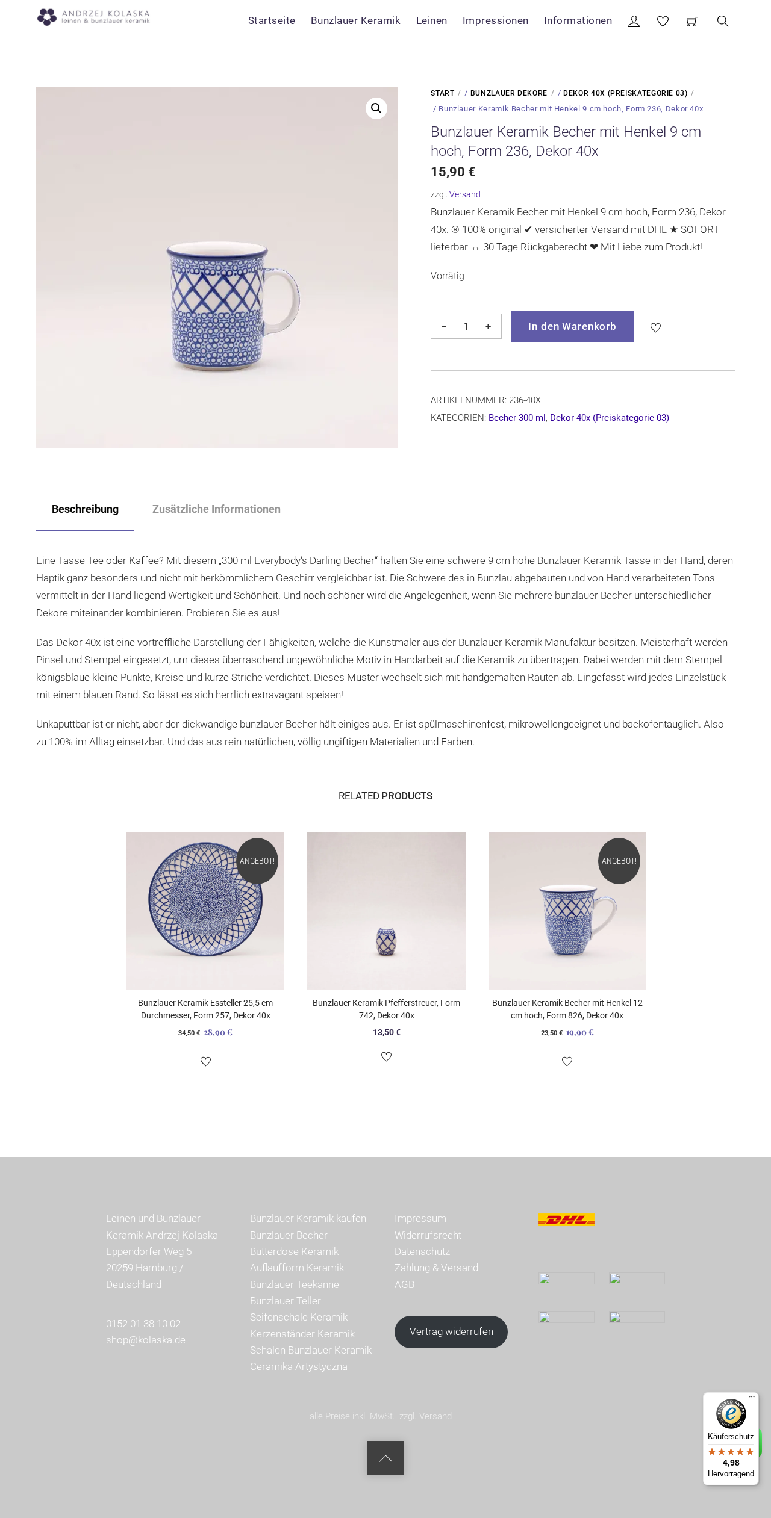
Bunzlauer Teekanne (294, 1284)
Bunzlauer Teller (285, 1301)
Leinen (432, 20)
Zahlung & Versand (436, 1268)
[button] (376, 108)
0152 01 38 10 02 (143, 1324)
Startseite (272, 20)
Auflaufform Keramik (297, 1268)
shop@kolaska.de (146, 1340)
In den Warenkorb (572, 326)
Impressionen (496, 20)
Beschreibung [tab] (85, 509)
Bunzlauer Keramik (356, 20)
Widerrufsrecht (428, 1235)
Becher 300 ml (517, 417)
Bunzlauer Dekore (509, 93)
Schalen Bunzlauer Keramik (311, 1350)
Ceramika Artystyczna (299, 1366)
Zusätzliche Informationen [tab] (216, 509)
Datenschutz (422, 1251)
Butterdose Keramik (294, 1251)
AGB (404, 1284)
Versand (465, 194)
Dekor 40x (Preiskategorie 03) (625, 93)
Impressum (420, 1218)
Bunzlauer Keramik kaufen (308, 1218)
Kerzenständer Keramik (302, 1334)
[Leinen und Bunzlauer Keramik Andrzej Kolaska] (99, 15)
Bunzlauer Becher (289, 1235)
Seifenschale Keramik (299, 1317)
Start (442, 93)
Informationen (578, 20)
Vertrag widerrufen (451, 1331)
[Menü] (751, 1399)
